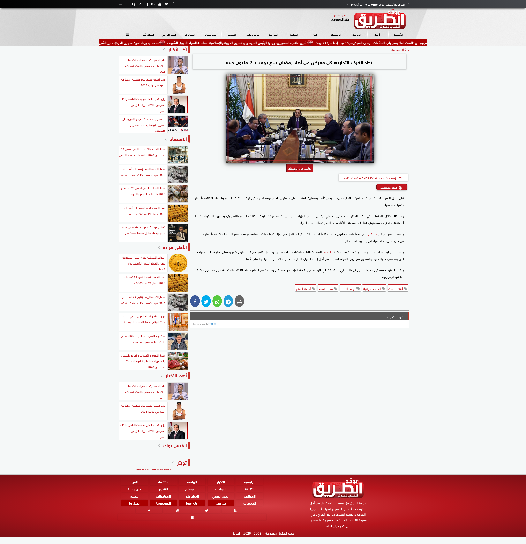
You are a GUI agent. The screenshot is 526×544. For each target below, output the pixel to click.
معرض (372, 234)
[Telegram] (228, 301)
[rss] (140, 4)
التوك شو (148, 34)
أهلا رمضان (396, 288)
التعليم (134, 495)
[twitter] (166, 4)
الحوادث (273, 34)
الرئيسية (398, 34)
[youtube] (160, 4)
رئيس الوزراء (348, 288)
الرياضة (356, 34)
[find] (133, 4)
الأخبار (377, 34)
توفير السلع (326, 288)
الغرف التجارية (372, 288)
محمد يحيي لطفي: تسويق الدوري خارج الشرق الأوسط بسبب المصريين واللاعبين (131, 42)
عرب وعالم (252, 34)
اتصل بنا (134, 503)
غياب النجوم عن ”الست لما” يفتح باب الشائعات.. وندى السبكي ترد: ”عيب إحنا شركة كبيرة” (402, 42)
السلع (327, 252)
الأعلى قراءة (175, 246)
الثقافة (294, 34)
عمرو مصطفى (388, 187)
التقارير (232, 34)
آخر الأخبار (177, 48)
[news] (153, 4)
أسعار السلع (304, 288)
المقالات (190, 34)
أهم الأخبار (176, 374)
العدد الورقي (169, 34)
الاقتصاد (336, 34)
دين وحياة (211, 34)
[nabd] (146, 4)
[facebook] (173, 4)
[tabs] (120, 4)
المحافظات (163, 495)
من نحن (221, 503)
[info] (127, 4)
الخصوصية (163, 503)
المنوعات (249, 503)
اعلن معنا (192, 503)
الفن (315, 34)
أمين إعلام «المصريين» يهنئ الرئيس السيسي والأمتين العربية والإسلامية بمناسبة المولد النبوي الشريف (262, 42)
